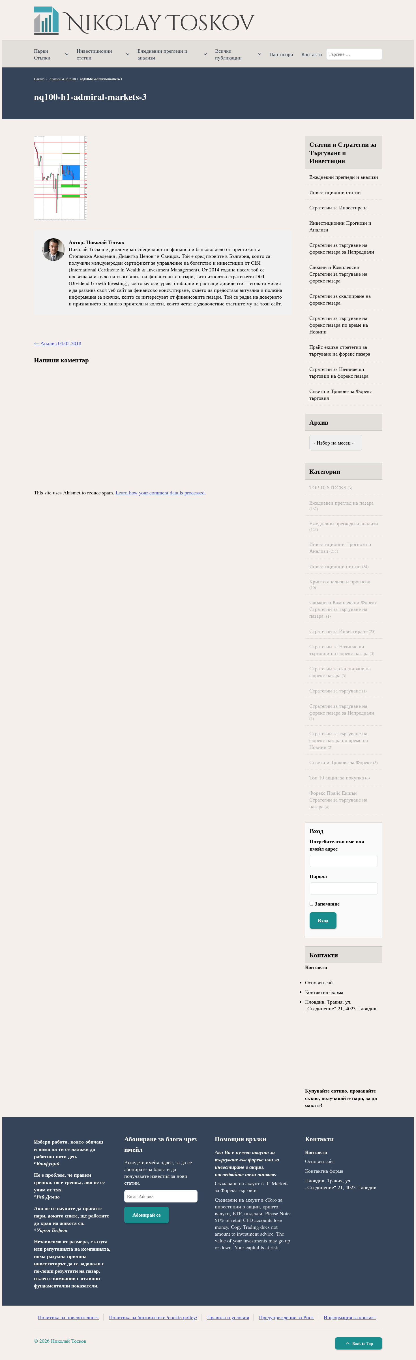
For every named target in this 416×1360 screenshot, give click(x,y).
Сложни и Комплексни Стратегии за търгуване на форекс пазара (338, 274)
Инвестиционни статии (94, 54)
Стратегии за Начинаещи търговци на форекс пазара (338, 372)
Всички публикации (228, 54)
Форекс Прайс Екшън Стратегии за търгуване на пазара (338, 799)
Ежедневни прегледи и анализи (162, 54)
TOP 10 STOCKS (327, 487)
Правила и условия (228, 1317)
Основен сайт (320, 982)
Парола (318, 876)
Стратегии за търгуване (335, 690)
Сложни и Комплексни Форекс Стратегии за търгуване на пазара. (343, 609)
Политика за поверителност (68, 1317)
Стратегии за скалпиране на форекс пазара (340, 299)
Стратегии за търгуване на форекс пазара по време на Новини (338, 324)
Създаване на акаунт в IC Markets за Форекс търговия (251, 1186)
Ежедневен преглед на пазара (341, 502)
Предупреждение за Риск (286, 1317)
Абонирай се (146, 1214)
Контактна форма (324, 992)
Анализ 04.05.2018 (62, 78)
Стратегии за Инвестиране (338, 207)
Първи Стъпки (42, 54)
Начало (39, 78)
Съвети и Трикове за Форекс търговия (340, 394)
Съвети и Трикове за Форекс (340, 762)
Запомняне (327, 903)
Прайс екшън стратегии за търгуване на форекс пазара (339, 350)
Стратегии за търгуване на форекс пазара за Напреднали (341, 248)
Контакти (311, 54)
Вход (323, 920)
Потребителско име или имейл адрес (337, 845)
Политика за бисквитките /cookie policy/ (153, 1317)
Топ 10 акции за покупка (336, 777)
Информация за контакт (350, 1317)
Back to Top (362, 1343)
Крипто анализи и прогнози (339, 581)
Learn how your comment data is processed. (161, 492)
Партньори (281, 54)
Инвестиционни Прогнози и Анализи (340, 226)
